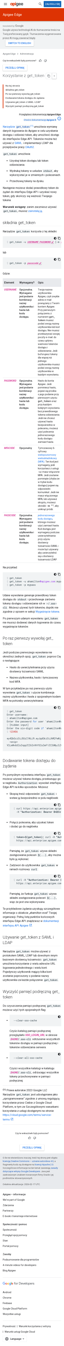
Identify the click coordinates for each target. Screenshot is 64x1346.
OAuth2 (29, 147)
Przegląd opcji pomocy (15, 1235)
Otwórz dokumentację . (40, 120)
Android (7, 1292)
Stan (5, 1240)
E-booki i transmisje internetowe (20, 1216)
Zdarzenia (8, 1205)
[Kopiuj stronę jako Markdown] (49, 76)
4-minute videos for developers (19, 1265)
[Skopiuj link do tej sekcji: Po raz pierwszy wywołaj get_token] (15, 644)
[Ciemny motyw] (55, 238)
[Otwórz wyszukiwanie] (40, 4)
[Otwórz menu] (5, 4)
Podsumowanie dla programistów (21, 1259)
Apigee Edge (12, 15)
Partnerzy (8, 1210)
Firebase (7, 1303)
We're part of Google (14, 1199)
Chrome (7, 1297)
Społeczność (10, 1229)
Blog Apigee (9, 1270)
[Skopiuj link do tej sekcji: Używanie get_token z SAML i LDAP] (15, 943)
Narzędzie (16, 126)
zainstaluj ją (35, 211)
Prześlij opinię (14, 67)
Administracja (27, 54)
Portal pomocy (10, 1246)
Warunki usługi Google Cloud (20, 1331)
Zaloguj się (52, 4)
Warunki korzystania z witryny (35, 1326)
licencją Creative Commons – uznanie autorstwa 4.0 (28, 1161)
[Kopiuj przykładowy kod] (59, 238)
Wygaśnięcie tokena (47, 611)
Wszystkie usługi (12, 1314)
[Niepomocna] (45, 60)
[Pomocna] (40, 60)
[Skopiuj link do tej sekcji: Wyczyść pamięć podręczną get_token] (15, 997)
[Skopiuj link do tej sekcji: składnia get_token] (38, 223)
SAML (18, 143)
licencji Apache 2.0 (44, 1164)
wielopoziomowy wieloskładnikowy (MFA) (47, 458)
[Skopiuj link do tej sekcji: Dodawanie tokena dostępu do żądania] (19, 766)
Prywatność (9, 1326)
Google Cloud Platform (15, 1308)
